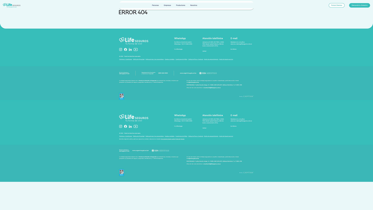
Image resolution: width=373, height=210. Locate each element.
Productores (180, 5)
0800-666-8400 (163, 73)
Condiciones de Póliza (181, 59)
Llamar (204, 51)
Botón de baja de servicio (226, 59)
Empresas (167, 5)
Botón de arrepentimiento (211, 59)
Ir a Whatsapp (178, 49)
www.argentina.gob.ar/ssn (188, 73)
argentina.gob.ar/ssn (193, 82)
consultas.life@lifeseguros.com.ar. (212, 88)
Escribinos (234, 49)
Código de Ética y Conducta (195, 59)
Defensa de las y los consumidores (155, 59)
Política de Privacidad (139, 59)
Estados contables (169, 59)
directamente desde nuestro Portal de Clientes (172, 139)
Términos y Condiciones (125, 59)
